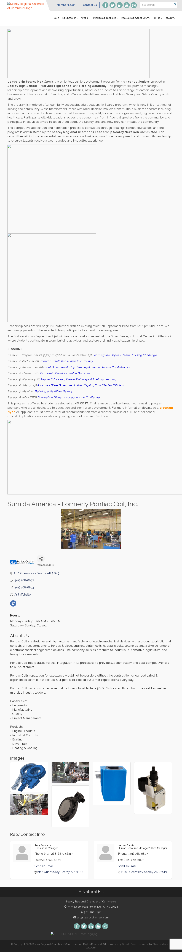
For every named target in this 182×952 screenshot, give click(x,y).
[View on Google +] (13, 605)
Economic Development (135, 18)
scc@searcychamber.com (92, 917)
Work (84, 18)
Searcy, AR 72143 (93, 906)
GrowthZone (129, 944)
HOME (56, 18)
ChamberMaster (162, 944)
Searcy (170, 18)
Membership (69, 18)
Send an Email (43, 866)
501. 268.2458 (92, 912)
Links (157, 18)
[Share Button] (41, 559)
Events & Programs (104, 18)
